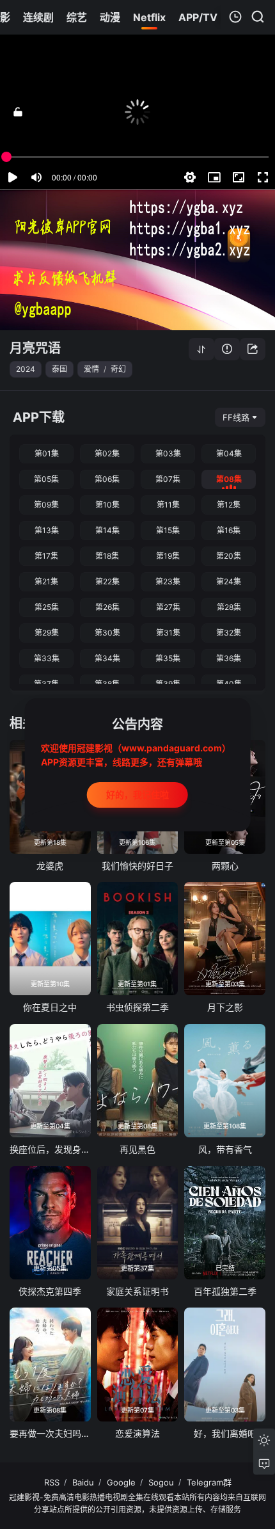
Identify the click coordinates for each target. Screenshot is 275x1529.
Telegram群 (209, 1482)
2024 (25, 369)
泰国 (59, 369)
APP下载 (39, 417)
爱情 (91, 369)
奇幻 (118, 369)
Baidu (83, 1482)
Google (121, 1482)
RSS (51, 1482)
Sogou (161, 1482)
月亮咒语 (35, 348)
